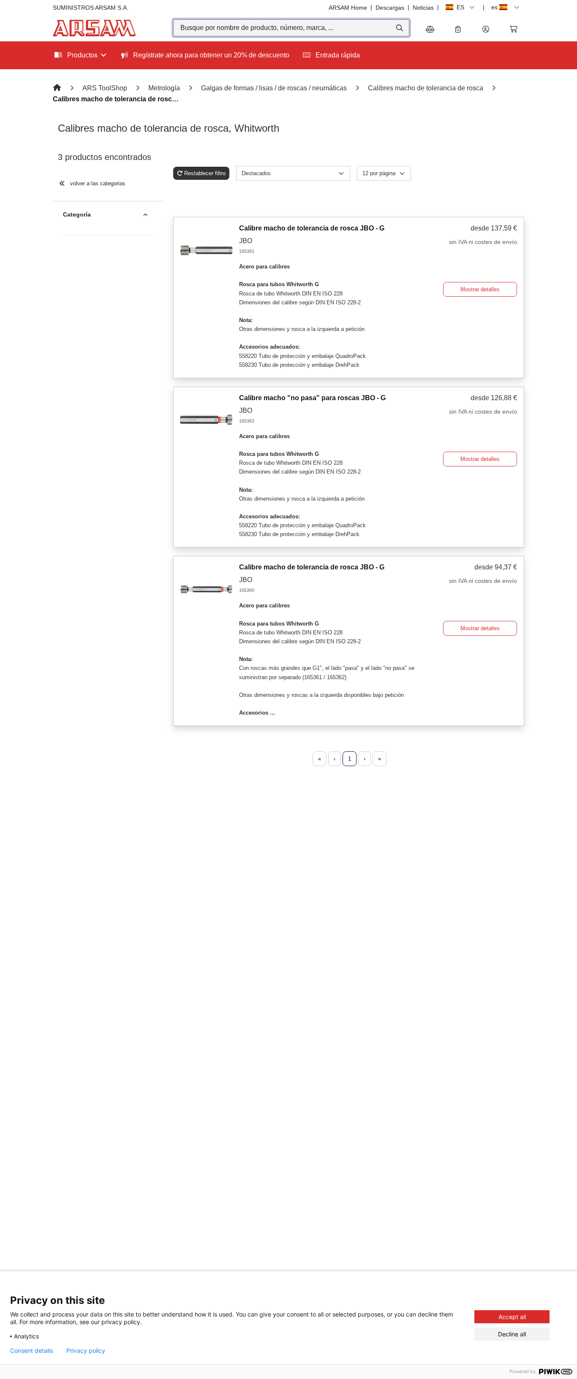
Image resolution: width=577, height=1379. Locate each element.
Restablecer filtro (205, 173)
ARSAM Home (348, 7)
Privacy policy (85, 1350)
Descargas (390, 7)
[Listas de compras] (457, 30)
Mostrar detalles (480, 289)
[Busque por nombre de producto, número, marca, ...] (399, 28)
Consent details (31, 1350)
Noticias (423, 7)
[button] (485, 30)
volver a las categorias (96, 183)
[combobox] (291, 27)
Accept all (512, 1316)
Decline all (512, 1334)
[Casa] (58, 88)
